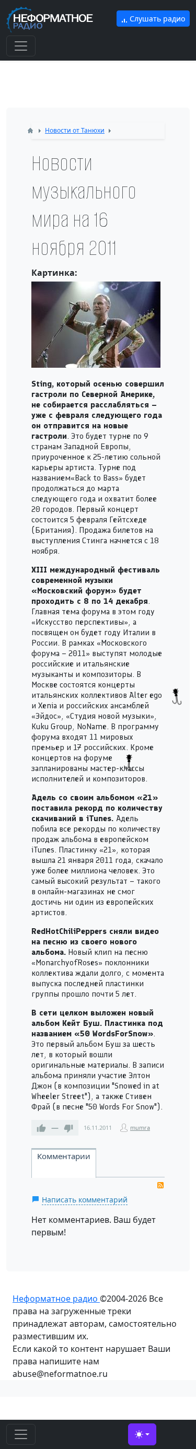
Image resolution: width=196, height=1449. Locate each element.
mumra (140, 1127)
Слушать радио (156, 19)
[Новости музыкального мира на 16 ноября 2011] (95, 325)
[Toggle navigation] (21, 46)
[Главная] (30, 130)
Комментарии (63, 1156)
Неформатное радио (56, 1298)
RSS (160, 1185)
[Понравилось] (41, 1127)
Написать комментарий (85, 1200)
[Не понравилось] (68, 1127)
